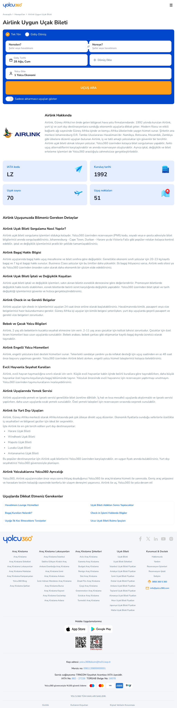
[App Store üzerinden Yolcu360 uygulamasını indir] (75, 628)
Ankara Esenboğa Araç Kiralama (54, 566)
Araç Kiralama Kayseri (54, 590)
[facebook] (140, 539)
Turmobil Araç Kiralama (88, 600)
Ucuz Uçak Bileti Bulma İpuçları (108, 520)
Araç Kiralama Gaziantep (54, 595)
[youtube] (163, 539)
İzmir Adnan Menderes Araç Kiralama (54, 581)
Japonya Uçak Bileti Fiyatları (123, 605)
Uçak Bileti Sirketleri (122, 561)
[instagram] (171, 539)
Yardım (157, 561)
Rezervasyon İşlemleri (157, 566)
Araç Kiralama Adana (54, 600)
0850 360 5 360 (159, 581)
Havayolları (20, 14)
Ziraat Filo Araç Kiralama (88, 581)
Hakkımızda (157, 556)
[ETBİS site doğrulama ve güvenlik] (96, 643)
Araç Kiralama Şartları (20, 585)
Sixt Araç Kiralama (88, 576)
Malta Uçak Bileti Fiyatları (123, 610)
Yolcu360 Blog (20, 581)
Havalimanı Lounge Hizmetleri (22, 505)
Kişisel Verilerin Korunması (122, 705)
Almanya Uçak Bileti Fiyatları (122, 595)
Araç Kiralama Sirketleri (20, 561)
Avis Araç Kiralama (88, 556)
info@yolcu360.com (159, 588)
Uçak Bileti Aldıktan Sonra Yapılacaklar (112, 505)
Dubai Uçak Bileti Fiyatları (123, 581)
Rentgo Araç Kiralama (88, 571)
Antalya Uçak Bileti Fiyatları (123, 571)
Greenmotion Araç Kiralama (88, 590)
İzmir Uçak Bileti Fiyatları (122, 576)
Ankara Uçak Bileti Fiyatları (122, 585)
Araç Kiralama (19, 556)
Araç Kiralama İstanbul (54, 556)
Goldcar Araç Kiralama (88, 595)
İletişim (157, 576)
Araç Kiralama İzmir (54, 571)
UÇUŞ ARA (88, 88)
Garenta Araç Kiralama (88, 561)
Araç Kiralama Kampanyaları (20, 576)
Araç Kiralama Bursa (54, 585)
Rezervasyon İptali (157, 571)
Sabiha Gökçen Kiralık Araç (54, 561)
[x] (148, 539)
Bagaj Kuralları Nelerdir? (18, 513)
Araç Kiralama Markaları (20, 571)
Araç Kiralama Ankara (54, 576)
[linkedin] (156, 539)
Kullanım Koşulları (79, 705)
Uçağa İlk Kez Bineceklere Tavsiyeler (25, 520)
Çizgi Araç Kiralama (88, 585)
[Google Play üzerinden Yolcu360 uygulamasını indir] (101, 628)
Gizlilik (45, 705)
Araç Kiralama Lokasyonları (20, 566)
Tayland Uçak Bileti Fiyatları (123, 590)
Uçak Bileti (123, 556)
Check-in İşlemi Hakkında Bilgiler (109, 513)
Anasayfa (7, 14)
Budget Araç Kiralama (88, 566)
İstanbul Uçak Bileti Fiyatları (123, 566)
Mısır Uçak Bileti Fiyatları (122, 600)
